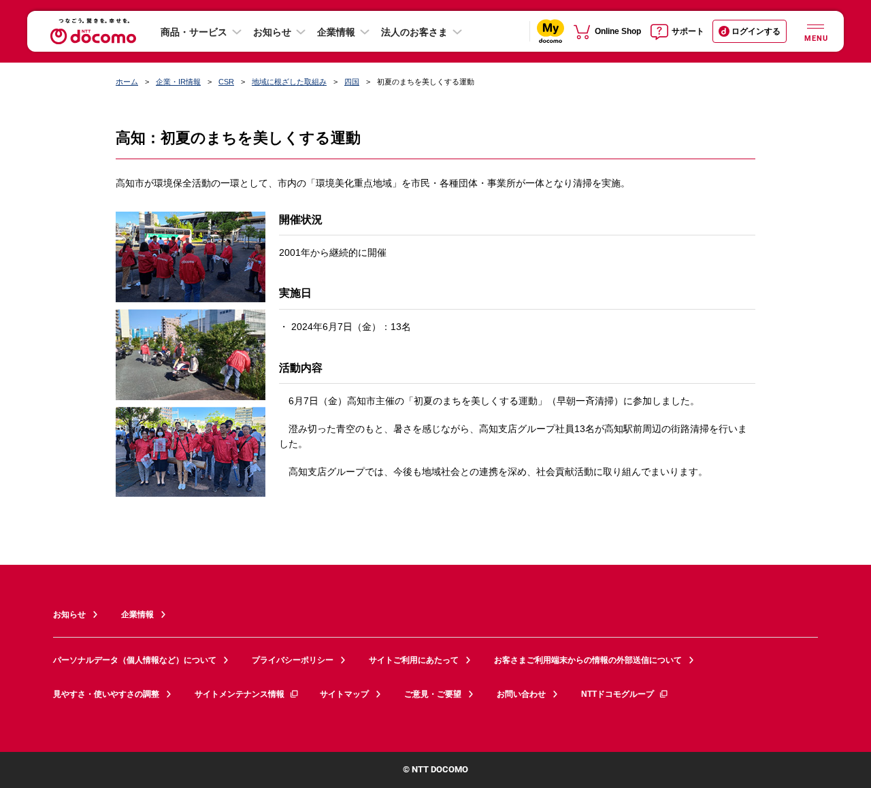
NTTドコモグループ (617, 694)
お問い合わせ (521, 694)
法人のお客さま (414, 32)
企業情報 (336, 32)
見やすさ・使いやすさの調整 (106, 694)
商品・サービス (194, 32)
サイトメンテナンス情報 (239, 694)
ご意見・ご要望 (432, 694)
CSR (226, 82)
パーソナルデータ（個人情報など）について (134, 660)
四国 (351, 82)
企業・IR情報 (178, 82)
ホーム (127, 82)
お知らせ (272, 32)
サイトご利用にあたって (414, 660)
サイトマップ (344, 694)
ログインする (756, 31)
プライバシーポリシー (292, 660)
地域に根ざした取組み (289, 82)
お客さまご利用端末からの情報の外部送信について (588, 660)
